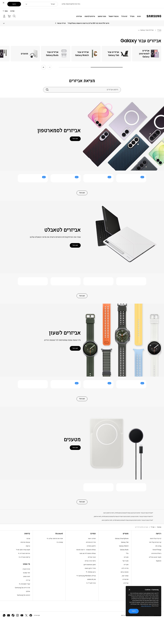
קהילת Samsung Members (87, 576)
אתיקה (28, 591)
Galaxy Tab (124, 542)
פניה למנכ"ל (92, 583)
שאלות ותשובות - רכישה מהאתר (86, 550)
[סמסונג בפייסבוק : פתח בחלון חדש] (30, 615)
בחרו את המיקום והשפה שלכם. (70, 4)
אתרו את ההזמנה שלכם (55, 538)
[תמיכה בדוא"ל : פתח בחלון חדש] (8, 615)
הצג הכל (75, 139)
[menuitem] (139, 16)
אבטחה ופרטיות (25, 542)
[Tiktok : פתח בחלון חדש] (13, 615)
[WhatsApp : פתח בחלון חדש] (4, 615)
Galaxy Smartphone (121, 538)
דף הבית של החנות (155, 538)
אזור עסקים (26, 573)
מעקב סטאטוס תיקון (90, 565)
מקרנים (126, 557)
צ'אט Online (91, 572)
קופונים (60, 542)
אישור (134, 611)
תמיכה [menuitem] (12, 11)
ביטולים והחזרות (156, 553)
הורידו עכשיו (61, 23)
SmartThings (157, 550)
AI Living (158, 546)
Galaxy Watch (123, 546)
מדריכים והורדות (91, 542)
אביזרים (126, 583)
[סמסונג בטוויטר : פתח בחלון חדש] (26, 615)
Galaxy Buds (124, 550)
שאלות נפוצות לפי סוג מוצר (87, 553)
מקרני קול (125, 561)
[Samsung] (154, 16)
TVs (127, 553)
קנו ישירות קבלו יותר (155, 542)
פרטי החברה (26, 569)
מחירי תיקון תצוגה (90, 568)
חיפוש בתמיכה (91, 546)
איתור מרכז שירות (90, 561)
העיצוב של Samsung (23, 595)
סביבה (28, 538)
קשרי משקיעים (25, 584)
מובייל (159, 30)
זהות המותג (26, 576)
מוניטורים (125, 579)
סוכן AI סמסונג (91, 579)
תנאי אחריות (92, 557)
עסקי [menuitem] (6, 11)
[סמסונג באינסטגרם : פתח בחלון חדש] (17, 615)
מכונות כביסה (124, 572)
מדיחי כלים (125, 568)
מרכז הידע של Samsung (22, 588)
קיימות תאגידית (25, 557)
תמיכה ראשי (92, 538)
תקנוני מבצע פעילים (155, 557)
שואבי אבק (125, 576)
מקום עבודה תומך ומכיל (23, 550)
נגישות (28, 546)
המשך (14, 4)
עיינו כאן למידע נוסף (146, 606)
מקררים (126, 565)
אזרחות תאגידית (25, 553)
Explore (158, 561)
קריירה (28, 580)
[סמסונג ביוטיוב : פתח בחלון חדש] (22, 615)
